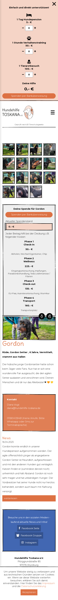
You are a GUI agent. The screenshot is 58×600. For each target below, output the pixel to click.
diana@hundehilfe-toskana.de (23, 408)
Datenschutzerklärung (33, 586)
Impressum (48, 583)
